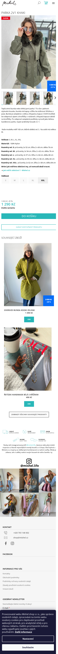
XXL (43, 180)
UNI (29, 319)
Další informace (23, 631)
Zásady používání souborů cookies (16, 585)
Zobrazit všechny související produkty (29, 414)
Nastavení (28, 638)
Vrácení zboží (8, 589)
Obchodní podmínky (11, 577)
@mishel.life (31, 445)
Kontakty (6, 573)
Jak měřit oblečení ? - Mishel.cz (16, 170)
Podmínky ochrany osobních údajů (17, 581)
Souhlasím (28, 647)
